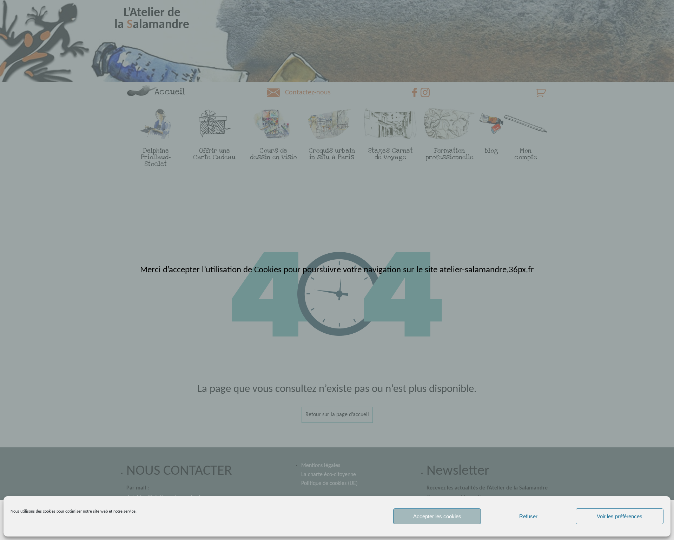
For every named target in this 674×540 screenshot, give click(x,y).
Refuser (528, 516)
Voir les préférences (619, 516)
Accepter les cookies (437, 516)
